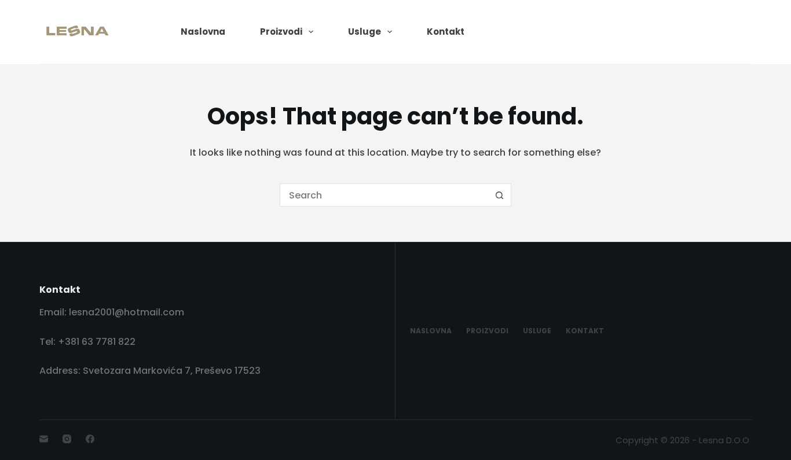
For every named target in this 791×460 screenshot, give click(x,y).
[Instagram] (67, 439)
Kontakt (445, 31)
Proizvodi (281, 31)
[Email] (43, 439)
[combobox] (384, 195)
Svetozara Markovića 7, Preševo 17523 (173, 370)
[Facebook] (90, 439)
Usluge (364, 31)
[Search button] (500, 195)
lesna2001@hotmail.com (126, 312)
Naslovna (203, 31)
